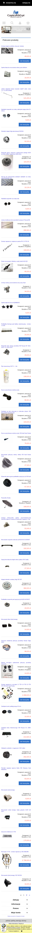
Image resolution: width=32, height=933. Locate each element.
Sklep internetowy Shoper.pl (16, 923)
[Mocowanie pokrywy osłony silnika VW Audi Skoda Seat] (7, 463)
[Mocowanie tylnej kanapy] (7, 797)
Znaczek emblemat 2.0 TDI (8, 831)
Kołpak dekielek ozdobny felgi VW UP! (11, 579)
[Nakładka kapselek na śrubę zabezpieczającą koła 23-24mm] (7, 116)
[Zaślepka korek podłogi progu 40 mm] (7, 711)
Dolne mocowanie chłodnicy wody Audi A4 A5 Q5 (14, 261)
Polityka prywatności (12, 916)
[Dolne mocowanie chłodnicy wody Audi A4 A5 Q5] (7, 267)
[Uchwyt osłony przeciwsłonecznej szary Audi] (7, 289)
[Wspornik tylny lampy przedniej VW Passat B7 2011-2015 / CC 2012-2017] (7, 352)
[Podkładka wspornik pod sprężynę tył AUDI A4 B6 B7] (7, 605)
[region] (16, 30)
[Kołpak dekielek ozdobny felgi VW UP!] (7, 585)
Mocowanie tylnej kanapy (8, 790)
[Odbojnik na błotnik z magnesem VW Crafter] (7, 755)
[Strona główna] (16, 13)
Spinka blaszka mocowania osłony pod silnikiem (14, 67)
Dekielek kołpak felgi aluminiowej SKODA (12, 131)
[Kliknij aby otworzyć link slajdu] (16, 30)
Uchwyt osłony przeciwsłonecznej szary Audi (13, 282)
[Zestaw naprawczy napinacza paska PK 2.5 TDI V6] (7, 247)
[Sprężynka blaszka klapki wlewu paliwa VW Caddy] (7, 565)
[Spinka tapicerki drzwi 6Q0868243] (7, 307)
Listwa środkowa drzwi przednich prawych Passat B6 (15, 220)
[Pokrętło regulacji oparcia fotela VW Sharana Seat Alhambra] (7, 774)
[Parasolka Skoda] (7, 504)
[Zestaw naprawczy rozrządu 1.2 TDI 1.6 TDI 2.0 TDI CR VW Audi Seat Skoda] (7, 693)
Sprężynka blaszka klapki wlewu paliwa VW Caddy (15, 559)
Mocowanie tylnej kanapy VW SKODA (11, 875)
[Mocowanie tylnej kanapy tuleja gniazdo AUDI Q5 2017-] (7, 817)
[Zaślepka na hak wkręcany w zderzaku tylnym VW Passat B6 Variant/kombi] (7, 417)
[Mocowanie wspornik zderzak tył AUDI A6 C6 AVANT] (7, 545)
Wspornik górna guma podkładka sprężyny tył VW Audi (16, 476)
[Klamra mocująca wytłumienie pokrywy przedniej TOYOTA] (7, 671)
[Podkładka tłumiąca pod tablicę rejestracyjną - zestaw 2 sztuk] (7, 330)
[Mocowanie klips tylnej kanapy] (7, 625)
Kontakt (22, 916)
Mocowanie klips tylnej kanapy (9, 619)
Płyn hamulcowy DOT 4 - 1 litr (9, 366)
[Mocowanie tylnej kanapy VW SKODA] (7, 883)
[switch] (3, 931)
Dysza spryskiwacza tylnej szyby (10, 390)
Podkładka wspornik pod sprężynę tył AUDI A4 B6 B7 (15, 599)
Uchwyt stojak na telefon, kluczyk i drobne (12, 46)
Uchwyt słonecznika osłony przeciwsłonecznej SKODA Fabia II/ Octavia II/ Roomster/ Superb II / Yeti (16, 518)
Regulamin (18, 916)
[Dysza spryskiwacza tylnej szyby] (7, 397)
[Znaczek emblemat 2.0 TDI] (7, 836)
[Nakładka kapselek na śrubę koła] (7, 203)
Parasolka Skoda (5, 498)
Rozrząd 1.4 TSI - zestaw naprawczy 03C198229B (14, 851)
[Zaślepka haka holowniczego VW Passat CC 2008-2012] (7, 734)
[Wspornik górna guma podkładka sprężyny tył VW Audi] (7, 483)
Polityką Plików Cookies (14, 927)
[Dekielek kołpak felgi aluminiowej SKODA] (7, 139)
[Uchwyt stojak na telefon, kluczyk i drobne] (7, 50)
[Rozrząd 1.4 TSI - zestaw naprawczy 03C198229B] (7, 861)
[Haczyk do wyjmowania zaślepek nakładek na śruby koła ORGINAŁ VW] (7, 182)
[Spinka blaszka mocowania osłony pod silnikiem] (7, 75)
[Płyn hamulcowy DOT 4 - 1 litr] (7, 376)
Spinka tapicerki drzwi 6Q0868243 (10, 302)
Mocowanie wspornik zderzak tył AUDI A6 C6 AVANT (15, 539)
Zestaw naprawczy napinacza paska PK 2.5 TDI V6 (15, 241)
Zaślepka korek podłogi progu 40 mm (11, 706)
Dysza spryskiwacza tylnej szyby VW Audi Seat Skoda (16, 433)
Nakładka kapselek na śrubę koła (10, 198)
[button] (4, 23)
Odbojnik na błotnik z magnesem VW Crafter (13, 748)
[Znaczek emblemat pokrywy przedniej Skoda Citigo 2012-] (7, 647)
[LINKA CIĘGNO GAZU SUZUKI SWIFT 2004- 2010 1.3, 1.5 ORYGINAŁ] (7, 95)
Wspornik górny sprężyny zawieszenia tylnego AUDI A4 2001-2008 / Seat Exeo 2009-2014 (16, 153)
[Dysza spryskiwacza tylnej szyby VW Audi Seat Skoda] (7, 439)
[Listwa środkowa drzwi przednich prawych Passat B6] (7, 225)
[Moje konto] (20, 23)
